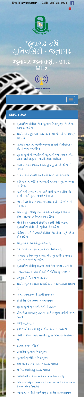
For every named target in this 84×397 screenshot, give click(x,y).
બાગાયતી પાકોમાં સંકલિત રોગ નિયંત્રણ (40, 376)
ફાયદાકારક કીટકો (28, 345)
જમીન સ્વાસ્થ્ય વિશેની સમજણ (35, 294)
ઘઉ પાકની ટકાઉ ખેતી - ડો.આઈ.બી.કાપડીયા (43, 175)
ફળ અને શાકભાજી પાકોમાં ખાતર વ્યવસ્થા (42, 329)
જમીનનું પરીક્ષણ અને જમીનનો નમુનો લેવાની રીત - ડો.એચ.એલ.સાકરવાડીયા (44, 214)
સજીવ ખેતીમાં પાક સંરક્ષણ (32, 278)
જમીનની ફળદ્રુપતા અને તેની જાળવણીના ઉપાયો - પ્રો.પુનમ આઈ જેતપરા (44, 194)
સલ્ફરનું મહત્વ (26, 323)
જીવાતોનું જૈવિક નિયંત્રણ (32, 358)
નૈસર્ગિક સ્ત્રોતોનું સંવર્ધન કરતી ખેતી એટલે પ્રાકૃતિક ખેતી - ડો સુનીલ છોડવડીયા (42, 224)
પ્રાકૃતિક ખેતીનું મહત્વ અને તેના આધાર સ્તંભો (44, 266)
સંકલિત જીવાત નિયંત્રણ (32, 351)
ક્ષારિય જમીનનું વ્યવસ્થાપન (33, 370)
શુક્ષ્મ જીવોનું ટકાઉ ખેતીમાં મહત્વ (36, 306)
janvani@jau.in (29, 2)
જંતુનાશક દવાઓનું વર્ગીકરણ (34, 243)
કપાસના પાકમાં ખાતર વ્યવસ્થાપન (37, 364)
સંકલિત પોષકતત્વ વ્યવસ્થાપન (35, 300)
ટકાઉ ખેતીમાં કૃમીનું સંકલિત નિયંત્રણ (39, 249)
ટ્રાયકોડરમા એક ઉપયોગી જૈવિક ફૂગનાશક (43, 272)
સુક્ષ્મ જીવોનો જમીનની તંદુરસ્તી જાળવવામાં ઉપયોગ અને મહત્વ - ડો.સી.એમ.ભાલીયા (45, 157)
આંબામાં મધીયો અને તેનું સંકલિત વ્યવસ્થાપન (44, 392)
